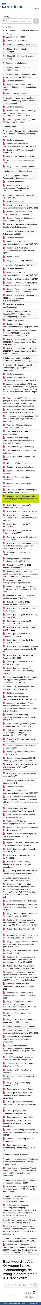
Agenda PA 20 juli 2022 (15, 37)
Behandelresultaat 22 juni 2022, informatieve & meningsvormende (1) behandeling (17, 1123)
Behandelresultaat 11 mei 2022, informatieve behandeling (17, 566)
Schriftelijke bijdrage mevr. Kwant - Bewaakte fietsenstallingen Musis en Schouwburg (18, 1095)
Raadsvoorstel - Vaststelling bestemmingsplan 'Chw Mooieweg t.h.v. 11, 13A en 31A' (19, 717)
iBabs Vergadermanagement (14, 1303)
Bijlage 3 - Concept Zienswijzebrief (20, 167)
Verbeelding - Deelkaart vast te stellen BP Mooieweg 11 (19, 740)
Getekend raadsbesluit (15, 81)
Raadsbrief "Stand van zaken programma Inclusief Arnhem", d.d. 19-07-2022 (19, 986)
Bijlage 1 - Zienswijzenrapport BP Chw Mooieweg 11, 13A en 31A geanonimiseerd (20, 759)
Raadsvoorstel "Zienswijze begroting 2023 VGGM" (19, 151)
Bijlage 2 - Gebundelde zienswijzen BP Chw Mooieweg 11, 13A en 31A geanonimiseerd (20, 766)
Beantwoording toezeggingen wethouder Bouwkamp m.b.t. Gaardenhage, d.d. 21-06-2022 (20, 589)
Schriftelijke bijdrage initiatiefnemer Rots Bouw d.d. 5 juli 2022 (20, 850)
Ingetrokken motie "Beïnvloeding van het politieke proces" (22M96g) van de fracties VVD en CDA (20, 418)
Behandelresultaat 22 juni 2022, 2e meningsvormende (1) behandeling (18, 597)
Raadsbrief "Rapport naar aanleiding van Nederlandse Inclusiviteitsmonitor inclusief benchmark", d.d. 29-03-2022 (19, 959)
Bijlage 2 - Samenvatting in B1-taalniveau (17, 1014)
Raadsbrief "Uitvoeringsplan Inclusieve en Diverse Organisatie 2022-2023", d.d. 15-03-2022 (20, 907)
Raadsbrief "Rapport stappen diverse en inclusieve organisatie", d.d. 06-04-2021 (20, 936)
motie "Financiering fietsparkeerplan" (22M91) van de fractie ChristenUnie (19, 1058)
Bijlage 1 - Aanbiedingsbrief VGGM (20, 156)
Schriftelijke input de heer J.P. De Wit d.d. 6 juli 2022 (19, 857)
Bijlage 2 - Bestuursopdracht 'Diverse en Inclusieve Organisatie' (20, 952)
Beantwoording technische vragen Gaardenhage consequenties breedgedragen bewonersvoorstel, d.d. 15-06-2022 (20, 573)
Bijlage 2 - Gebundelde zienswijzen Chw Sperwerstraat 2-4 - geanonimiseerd (20, 844)
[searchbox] (17, 21)
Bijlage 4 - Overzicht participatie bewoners (17, 485)
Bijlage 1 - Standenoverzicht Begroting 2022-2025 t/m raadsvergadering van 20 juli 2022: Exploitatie (20, 342)
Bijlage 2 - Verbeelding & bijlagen (19, 261)
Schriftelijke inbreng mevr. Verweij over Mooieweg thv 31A (20, 774)
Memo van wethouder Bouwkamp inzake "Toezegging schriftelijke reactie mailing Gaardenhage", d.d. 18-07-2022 (20, 679)
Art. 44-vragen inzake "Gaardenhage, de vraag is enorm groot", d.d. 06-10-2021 (20, 491)
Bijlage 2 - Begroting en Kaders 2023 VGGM (19, 161)
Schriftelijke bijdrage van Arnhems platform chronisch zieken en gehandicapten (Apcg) (20, 1104)
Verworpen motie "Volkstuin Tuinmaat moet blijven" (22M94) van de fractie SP (19, 411)
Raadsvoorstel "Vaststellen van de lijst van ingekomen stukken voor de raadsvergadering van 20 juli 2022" (19, 113)
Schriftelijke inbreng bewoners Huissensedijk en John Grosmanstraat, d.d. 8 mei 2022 (20, 517)
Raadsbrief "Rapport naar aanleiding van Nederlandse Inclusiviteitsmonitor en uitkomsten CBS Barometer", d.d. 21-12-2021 (20, 922)
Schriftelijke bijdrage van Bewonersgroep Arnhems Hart (14, 1112)
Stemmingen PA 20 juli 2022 (17, 41)
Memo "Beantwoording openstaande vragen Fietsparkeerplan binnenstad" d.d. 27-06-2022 (20, 1132)
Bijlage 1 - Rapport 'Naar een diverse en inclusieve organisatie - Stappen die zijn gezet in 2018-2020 (20, 944)
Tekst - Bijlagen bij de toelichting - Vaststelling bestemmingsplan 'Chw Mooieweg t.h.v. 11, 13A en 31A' (18, 732)
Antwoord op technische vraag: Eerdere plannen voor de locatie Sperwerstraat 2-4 (20, 872)
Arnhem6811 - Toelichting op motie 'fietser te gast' (18, 1140)
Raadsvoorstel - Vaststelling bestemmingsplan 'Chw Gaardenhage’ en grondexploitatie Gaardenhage (19, 440)
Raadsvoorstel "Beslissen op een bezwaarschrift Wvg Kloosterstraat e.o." (18, 213)
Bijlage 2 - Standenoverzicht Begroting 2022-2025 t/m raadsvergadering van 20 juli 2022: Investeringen (20, 350)
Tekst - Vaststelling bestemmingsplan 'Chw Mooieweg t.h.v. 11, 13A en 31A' (19, 725)
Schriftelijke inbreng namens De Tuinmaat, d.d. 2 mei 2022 (17, 506)
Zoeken (4, 17)
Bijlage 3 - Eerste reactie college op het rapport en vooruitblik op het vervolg (20, 1021)
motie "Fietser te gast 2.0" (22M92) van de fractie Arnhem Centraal (20, 1065)
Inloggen (33, 1303)
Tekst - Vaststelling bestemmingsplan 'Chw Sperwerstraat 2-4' (19, 816)
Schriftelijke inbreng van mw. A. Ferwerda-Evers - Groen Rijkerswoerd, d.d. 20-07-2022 (19, 670)
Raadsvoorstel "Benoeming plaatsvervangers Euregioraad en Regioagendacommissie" (16, 188)
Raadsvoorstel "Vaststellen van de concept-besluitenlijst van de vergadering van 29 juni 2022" (20, 87)
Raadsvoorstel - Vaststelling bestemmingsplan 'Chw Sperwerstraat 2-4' (19, 809)
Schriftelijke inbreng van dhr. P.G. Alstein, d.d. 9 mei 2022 (17, 532)
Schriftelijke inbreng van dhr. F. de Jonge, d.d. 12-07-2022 (18, 656)
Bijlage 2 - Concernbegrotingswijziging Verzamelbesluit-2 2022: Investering (20, 290)
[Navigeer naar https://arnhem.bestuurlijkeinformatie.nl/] (12, 8)
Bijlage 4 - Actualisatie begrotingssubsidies (13, 305)
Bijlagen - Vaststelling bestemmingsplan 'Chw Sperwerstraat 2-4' (20, 829)
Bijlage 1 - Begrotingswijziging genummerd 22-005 (16, 1084)
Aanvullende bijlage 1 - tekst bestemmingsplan (15, 432)
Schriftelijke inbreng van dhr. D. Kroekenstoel (17, 525)
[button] (36, 21)
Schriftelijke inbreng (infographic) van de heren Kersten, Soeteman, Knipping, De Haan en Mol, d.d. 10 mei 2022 (20, 545)
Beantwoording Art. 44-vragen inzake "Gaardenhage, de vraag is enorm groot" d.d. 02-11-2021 (20, 498)
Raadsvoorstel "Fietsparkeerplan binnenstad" (17, 1071)
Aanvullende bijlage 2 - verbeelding (20, 447)
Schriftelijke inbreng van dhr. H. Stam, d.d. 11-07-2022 (19, 628)
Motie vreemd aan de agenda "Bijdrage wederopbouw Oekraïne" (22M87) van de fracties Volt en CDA (20, 1189)
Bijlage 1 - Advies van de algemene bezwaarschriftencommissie (18, 219)
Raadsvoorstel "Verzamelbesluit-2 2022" (22, 279)
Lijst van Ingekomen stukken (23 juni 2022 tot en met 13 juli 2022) (19, 121)
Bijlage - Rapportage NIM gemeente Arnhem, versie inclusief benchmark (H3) (18, 967)
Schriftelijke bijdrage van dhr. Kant (19, 1117)
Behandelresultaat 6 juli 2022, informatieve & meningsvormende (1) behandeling (17, 864)
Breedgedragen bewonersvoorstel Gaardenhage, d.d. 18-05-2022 (18, 560)
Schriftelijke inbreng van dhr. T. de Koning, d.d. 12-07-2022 (18, 641)
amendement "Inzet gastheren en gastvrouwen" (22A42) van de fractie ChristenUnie (17, 1039)
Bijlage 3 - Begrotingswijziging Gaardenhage (16, 478)
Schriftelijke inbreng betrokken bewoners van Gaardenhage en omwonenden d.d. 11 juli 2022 (20, 649)
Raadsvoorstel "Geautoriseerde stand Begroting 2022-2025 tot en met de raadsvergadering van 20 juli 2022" (19, 333)
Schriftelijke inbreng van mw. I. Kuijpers (21, 511)
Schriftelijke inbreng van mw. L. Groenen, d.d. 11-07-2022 (17, 635)
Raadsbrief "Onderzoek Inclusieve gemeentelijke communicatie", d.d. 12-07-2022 (19, 995)
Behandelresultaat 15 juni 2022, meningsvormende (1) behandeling (17, 581)
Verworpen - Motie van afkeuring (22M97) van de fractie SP (17, 426)
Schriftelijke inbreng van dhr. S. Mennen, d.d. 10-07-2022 (20, 616)
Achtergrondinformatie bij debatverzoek (21, 901)
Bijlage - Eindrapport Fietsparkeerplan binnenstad (19, 1077)
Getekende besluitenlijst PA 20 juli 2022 (21, 44)
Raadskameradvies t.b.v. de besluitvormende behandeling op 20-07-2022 (20, 145)
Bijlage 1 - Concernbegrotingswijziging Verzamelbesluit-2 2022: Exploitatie (20, 284)
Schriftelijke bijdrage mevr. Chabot (19, 1089)
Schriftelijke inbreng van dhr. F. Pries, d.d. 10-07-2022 (19, 609)
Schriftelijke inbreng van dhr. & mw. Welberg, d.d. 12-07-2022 (18, 663)
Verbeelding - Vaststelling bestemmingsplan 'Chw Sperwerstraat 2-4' (19, 822)
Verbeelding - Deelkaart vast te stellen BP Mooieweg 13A (19, 746)
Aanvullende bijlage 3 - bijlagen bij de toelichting (19, 452)
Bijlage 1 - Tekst (12, 257)
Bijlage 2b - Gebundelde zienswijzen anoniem (19, 472)
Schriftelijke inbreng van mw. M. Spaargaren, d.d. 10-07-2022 (17, 622)
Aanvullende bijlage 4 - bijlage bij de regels (19, 458)
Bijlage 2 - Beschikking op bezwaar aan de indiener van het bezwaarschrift (20, 225)
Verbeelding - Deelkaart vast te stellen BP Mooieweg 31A (19, 753)
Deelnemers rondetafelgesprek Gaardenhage (17, 553)
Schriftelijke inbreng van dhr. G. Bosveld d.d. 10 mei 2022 (20, 538)
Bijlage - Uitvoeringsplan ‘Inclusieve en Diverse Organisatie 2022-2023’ (20, 915)
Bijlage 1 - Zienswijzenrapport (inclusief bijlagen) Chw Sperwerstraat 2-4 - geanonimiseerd (20, 836)
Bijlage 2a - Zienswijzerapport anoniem (21, 467)
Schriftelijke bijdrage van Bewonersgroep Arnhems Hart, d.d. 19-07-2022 (19, 1147)
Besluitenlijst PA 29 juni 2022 (17, 93)
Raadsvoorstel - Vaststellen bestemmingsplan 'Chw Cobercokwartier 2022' (18, 250)
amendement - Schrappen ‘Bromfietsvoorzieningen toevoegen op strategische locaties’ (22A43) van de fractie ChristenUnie (20, 1049)
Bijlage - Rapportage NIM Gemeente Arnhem (19, 930)
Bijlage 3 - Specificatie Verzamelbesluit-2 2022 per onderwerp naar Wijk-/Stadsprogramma (20, 298)
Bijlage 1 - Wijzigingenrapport (18, 463)
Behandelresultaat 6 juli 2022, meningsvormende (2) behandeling (16, 603)
